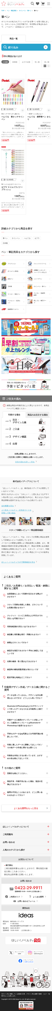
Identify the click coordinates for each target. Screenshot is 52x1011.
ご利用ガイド (14, 896)
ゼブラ (37, 238)
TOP (2, 10)
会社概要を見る (7, 505)
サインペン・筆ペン (25, 10)
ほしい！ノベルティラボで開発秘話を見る (18, 562)
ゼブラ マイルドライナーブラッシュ (12, 188)
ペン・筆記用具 (12, 10)
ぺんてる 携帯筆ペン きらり (39, 118)
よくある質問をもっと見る (26, 808)
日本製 (5, 243)
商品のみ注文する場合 (38, 414)
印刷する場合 (14, 414)
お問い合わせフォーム (26, 901)
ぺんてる (27, 238)
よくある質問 (38, 896)
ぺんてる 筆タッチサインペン (12, 118)
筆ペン (5, 238)
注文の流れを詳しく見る (25, 461)
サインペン (16, 238)
